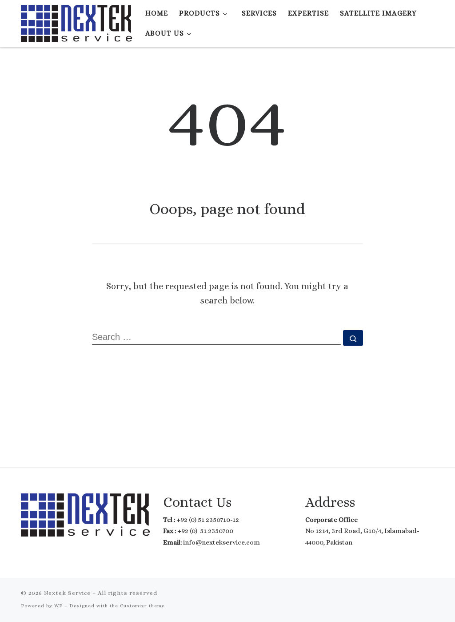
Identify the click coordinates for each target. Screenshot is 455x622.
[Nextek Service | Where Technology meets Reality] (76, 21)
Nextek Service (67, 593)
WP (58, 606)
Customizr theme (142, 606)
